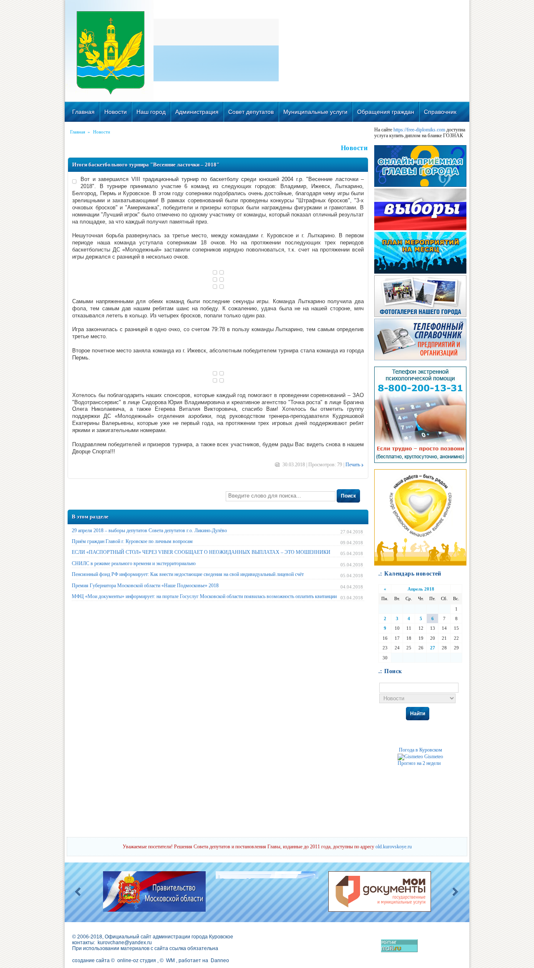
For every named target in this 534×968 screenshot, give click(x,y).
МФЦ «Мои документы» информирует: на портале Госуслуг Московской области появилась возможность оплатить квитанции (204, 596)
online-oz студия (136, 960)
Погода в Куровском (420, 750)
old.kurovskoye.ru (393, 847)
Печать (352, 465)
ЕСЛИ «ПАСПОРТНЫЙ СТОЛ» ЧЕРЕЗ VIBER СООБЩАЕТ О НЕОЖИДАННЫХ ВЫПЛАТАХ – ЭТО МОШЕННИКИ (201, 552)
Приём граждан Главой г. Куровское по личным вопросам (132, 541)
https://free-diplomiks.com (419, 130)
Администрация (197, 111)
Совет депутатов (251, 111)
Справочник (440, 111)
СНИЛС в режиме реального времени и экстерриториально (134, 563)
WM (170, 960)
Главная (83, 111)
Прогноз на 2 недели (419, 763)
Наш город (151, 111)
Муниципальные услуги (315, 111)
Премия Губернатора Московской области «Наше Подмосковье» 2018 (145, 585)
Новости (115, 111)
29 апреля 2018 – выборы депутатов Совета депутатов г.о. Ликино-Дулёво (149, 530)
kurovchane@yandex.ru (125, 942)
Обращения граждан (385, 111)
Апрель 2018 (421, 588)
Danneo (220, 960)
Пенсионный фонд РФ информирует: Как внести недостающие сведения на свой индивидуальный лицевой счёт (188, 574)
